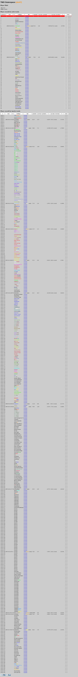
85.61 (26, 25)
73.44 (25, 146)
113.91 (25, 612)
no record (27, 17)
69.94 (25, 489)
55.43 (25, 260)
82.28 (25, 292)
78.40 (26, 57)
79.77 (25, 614)
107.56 (25, 119)
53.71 (25, 629)
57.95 (25, 128)
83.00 (25, 406)
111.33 (25, 403)
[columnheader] (4, 14)
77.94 (25, 203)
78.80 (25, 551)
